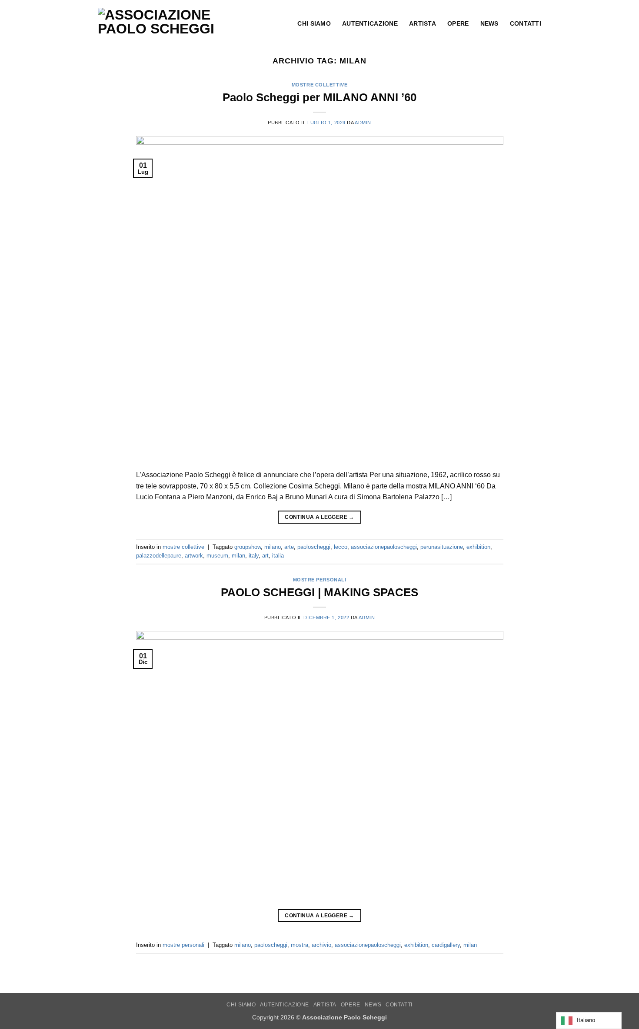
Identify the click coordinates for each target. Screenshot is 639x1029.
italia (278, 555)
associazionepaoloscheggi (384, 547)
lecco (340, 547)
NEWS (373, 1005)
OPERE (350, 1005)
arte (289, 547)
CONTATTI (399, 1005)
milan (238, 555)
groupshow (247, 547)
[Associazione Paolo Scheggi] (172, 22)
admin (363, 122)
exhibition (478, 547)
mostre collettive (320, 84)
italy (254, 555)
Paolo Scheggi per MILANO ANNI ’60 (319, 97)
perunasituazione (441, 547)
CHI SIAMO (241, 1005)
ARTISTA (324, 1005)
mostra (299, 945)
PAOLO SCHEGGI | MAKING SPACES (319, 592)
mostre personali (319, 579)
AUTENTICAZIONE (284, 1005)
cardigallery (446, 945)
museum (217, 555)
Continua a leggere (319, 517)
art (265, 555)
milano (272, 547)
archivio (321, 945)
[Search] (282, 24)
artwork (194, 555)
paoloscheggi (313, 547)
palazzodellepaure (158, 555)
